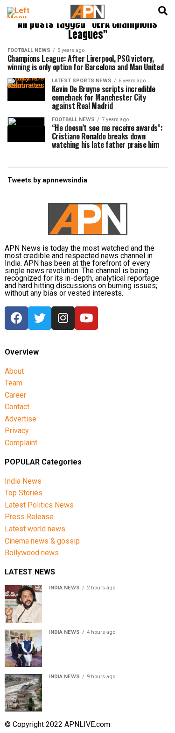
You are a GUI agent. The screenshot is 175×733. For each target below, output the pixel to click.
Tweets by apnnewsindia (47, 180)
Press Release (29, 516)
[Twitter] (39, 318)
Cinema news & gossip (42, 541)
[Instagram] (63, 318)
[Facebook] (16, 318)
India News (23, 481)
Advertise (20, 418)
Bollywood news (32, 552)
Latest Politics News (39, 505)
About (14, 371)
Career (15, 395)
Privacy (17, 430)
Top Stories (23, 492)
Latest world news (35, 528)
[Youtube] (86, 318)
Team (13, 382)
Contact (17, 406)
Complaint (21, 442)
